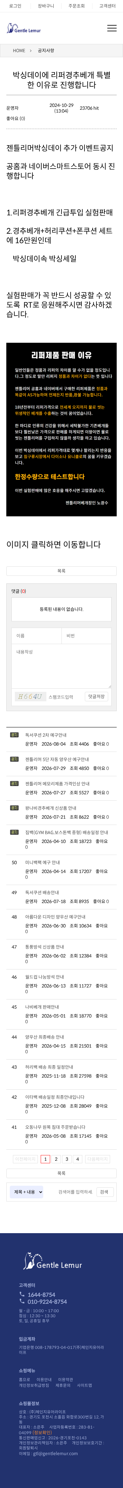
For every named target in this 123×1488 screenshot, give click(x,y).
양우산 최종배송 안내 (44, 1037)
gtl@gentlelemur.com (55, 1453)
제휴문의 (63, 1385)
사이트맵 (84, 1385)
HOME (19, 50)
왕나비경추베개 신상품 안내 (50, 808)
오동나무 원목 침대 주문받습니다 (55, 1127)
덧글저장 (96, 696)
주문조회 (76, 6)
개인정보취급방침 (34, 1385)
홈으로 (24, 1379)
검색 (104, 1192)
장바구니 (46, 6)
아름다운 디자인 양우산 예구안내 (55, 917)
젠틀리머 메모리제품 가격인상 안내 (57, 784)
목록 (61, 571)
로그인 (15, 6)
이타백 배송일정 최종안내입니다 (55, 1097)
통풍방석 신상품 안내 (44, 947)
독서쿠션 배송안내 (42, 892)
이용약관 (65, 1379)
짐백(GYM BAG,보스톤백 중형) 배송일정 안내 (66, 832)
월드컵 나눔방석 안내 (44, 977)
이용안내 (44, 1379)
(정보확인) (42, 1433)
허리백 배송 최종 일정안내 (49, 1067)
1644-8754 (41, 1295)
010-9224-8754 (47, 1302)
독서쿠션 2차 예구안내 (46, 735)
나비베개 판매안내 (42, 1007)
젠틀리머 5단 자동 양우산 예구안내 (57, 759)
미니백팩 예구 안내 (42, 862)
